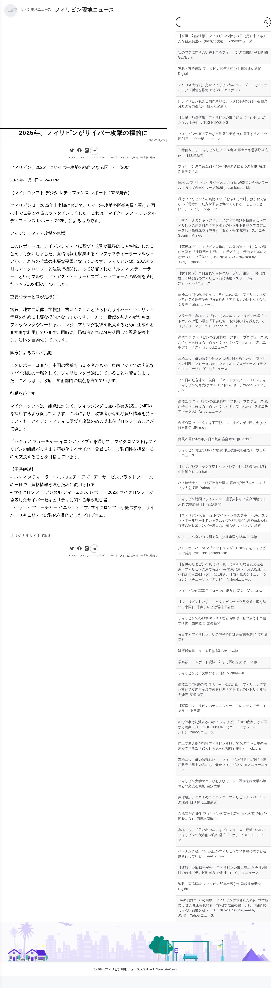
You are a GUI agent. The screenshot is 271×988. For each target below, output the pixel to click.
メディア (84, 157)
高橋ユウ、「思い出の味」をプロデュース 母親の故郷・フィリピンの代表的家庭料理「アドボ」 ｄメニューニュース (223, 835)
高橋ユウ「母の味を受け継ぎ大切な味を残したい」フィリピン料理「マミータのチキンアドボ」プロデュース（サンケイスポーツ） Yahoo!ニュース (222, 364)
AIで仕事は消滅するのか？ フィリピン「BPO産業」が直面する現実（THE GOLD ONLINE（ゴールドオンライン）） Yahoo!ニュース (222, 727)
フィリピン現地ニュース (84, 9)
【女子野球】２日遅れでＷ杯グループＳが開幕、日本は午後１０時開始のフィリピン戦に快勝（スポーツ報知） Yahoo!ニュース (222, 278)
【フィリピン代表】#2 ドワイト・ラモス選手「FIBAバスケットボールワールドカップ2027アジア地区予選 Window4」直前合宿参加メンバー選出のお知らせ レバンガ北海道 (223, 520)
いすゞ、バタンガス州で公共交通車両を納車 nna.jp (217, 537)
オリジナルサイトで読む (31, 535)
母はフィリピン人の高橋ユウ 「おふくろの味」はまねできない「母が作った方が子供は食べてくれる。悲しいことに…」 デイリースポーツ (222, 204)
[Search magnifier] (266, 22)
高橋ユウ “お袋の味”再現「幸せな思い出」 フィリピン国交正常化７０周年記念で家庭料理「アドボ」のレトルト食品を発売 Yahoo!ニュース (222, 299)
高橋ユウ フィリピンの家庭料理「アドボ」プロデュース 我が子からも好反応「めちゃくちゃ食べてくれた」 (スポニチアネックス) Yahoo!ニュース (223, 406)
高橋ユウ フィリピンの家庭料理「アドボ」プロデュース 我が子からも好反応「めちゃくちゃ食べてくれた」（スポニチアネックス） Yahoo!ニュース (223, 342)
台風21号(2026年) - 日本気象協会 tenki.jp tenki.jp (215, 439)
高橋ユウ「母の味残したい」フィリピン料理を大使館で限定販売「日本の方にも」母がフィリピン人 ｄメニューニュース (223, 765)
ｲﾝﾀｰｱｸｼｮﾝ (99, 157)
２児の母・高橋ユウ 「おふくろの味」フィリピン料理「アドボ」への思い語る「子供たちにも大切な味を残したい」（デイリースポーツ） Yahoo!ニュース (222, 321)
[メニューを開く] (10, 10)
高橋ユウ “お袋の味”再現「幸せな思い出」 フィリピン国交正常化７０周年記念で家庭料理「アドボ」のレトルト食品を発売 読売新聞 (222, 689)
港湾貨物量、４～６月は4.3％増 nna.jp (208, 651)
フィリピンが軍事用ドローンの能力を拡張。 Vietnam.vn (221, 590)
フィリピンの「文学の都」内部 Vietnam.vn (211, 673)
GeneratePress (166, 969)
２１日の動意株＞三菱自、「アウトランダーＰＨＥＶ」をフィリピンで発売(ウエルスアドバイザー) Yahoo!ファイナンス (222, 385)
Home (72, 157)
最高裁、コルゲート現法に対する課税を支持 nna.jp (217, 662)
